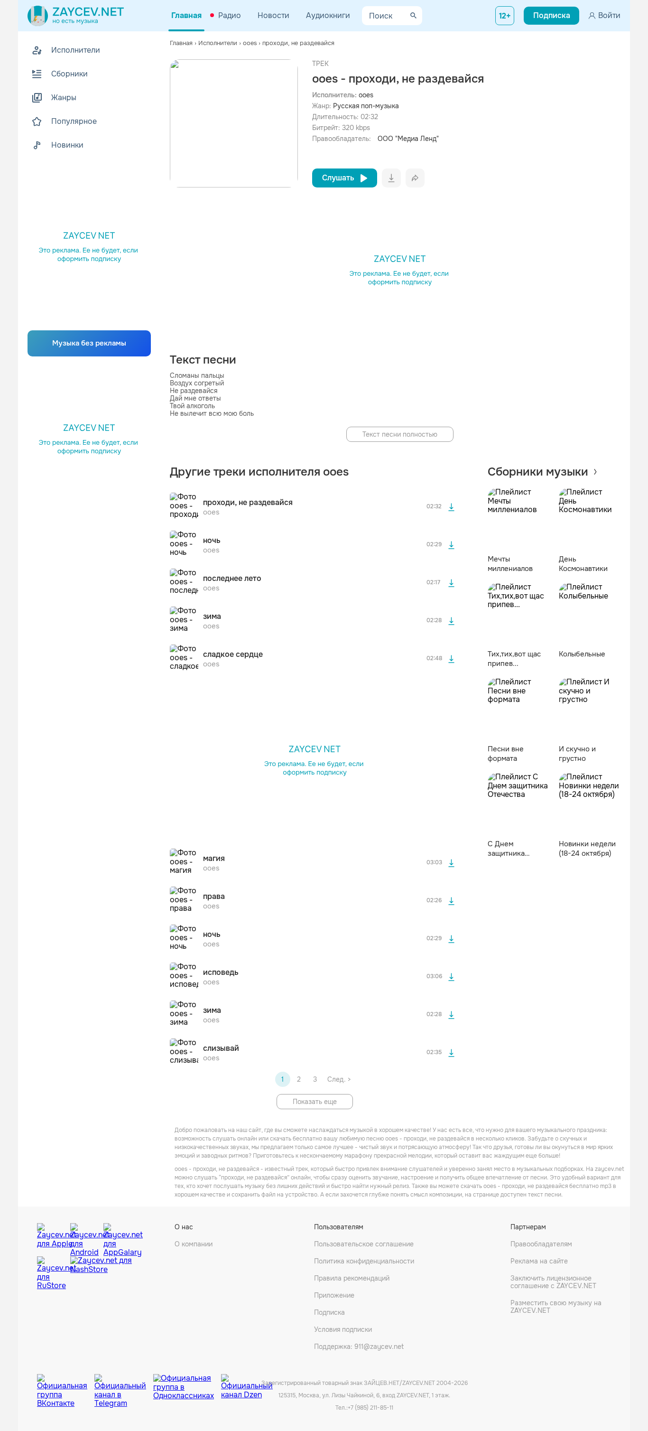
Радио (229, 15)
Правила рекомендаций (351, 1278)
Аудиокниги (328, 15)
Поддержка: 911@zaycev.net (359, 1346)
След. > (339, 1079)
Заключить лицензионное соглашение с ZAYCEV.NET (553, 1282)
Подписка (329, 1312)
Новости (273, 15)
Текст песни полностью (399, 434)
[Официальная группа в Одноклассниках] (187, 1383)
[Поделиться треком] (415, 177)
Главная (186, 15)
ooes (366, 95)
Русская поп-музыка (366, 106)
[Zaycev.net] (76, 15)
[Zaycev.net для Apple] (51, 1237)
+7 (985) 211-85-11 (370, 1408)
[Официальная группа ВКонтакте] (65, 1383)
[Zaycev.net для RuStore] (51, 1273)
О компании (194, 1244)
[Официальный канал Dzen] (247, 1383)
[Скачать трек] (452, 506)
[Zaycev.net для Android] (84, 1237)
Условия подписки (343, 1329)
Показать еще (315, 1101)
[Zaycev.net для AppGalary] (117, 1237)
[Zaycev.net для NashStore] (101, 1273)
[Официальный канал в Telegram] (123, 1383)
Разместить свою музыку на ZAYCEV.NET (556, 1306)
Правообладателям (541, 1244)
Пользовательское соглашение (364, 1244)
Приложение (334, 1295)
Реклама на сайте (539, 1261)
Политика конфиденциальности (364, 1261)
